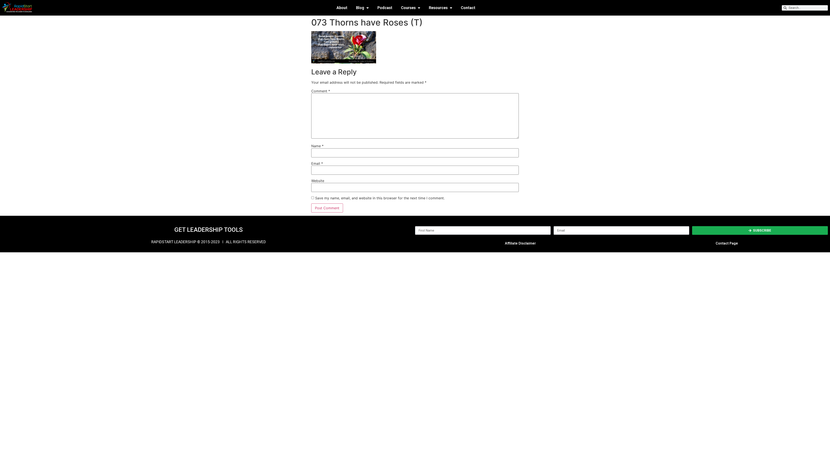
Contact (468, 8)
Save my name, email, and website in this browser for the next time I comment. (380, 198)
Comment (320, 91)
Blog (360, 8)
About (342, 8)
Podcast (384, 8)
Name (317, 146)
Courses (408, 8)
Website (317, 180)
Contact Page (727, 243)
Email (317, 163)
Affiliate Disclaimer (520, 243)
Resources (438, 8)
